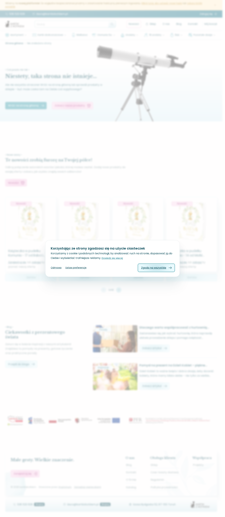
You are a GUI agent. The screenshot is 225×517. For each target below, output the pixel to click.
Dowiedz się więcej (112, 258)
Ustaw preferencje (75, 267)
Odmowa (56, 267)
